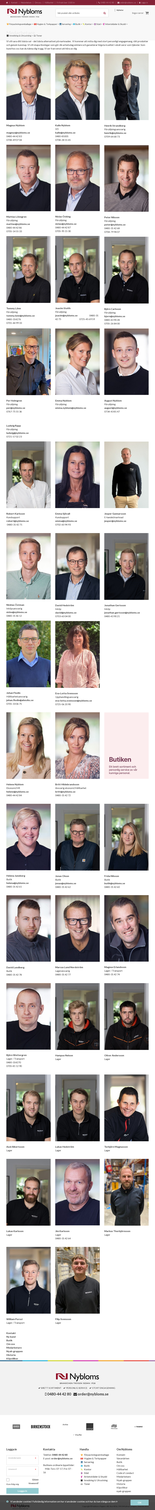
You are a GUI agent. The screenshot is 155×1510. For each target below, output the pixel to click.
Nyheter (120, 10)
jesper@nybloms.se (115, 520)
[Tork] (114, 1427)
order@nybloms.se (93, 1394)
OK (140, 1502)
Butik (9, 1340)
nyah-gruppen (124, 1491)
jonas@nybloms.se (65, 883)
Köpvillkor (12, 1358)
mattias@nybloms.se (18, 223)
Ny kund (11, 1336)
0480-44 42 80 (59, 1394)
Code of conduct (125, 1472)
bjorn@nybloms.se (114, 316)
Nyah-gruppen (14, 1351)
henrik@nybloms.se (115, 132)
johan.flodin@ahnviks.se (19, 700)
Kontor (87, 1469)
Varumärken (123, 1458)
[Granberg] (16, 1427)
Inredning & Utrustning (96, 1480)
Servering (89, 1462)
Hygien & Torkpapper (95, 1458)
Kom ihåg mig (12, 1484)
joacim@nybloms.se (66, 315)
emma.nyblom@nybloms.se (70, 407)
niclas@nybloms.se (65, 223)
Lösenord (12, 1469)
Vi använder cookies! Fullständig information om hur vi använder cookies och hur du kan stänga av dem (63, 1501)
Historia (11, 1354)
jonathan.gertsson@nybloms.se (122, 612)
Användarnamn (14, 1458)
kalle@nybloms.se (65, 132)
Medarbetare (14, 1347)
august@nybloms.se (115, 407)
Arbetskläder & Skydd (95, 1476)
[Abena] (90, 1427)
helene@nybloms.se (17, 791)
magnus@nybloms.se (18, 132)
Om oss (10, 1343)
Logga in (22, 1490)
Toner (87, 1483)
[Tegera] (139, 1427)
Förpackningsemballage (96, 1454)
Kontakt (11, 1333)
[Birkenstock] (41, 1427)
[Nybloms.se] (28, 13)
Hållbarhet (122, 1469)
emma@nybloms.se (66, 520)
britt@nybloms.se (65, 791)
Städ (86, 1472)
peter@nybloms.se (114, 224)
